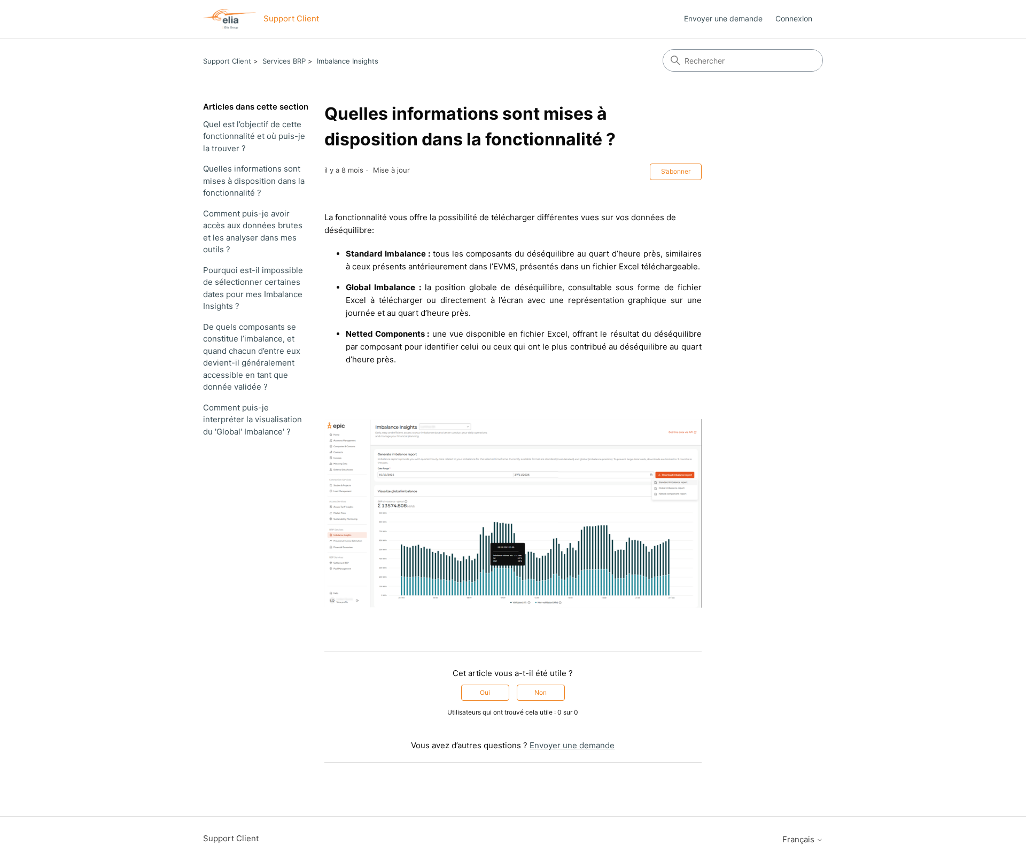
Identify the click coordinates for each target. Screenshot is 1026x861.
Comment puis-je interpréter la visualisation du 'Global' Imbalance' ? (252, 419)
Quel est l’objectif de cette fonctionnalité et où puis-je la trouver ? (254, 136)
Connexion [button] (793, 18)
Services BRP (284, 61)
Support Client (227, 61)
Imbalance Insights (347, 61)
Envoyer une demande (723, 18)
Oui (485, 692)
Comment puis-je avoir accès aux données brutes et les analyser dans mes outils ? (252, 231)
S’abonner (675, 171)
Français (799, 839)
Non (540, 692)
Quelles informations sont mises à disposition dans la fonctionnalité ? (254, 181)
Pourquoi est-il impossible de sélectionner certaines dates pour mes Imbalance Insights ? (253, 288)
